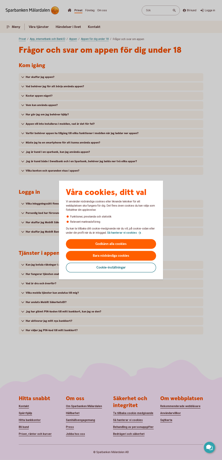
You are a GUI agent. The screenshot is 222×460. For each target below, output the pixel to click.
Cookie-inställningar (111, 267)
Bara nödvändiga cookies (111, 255)
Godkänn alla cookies (111, 244)
